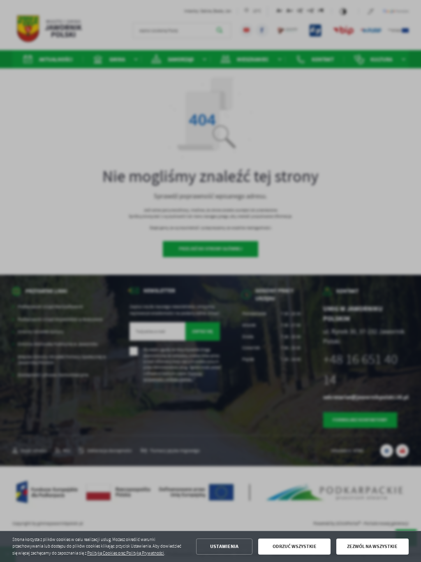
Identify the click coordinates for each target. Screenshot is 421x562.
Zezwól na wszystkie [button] (372, 546)
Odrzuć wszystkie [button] (295, 546)
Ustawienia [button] (224, 546)
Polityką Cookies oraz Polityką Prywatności (125, 553)
